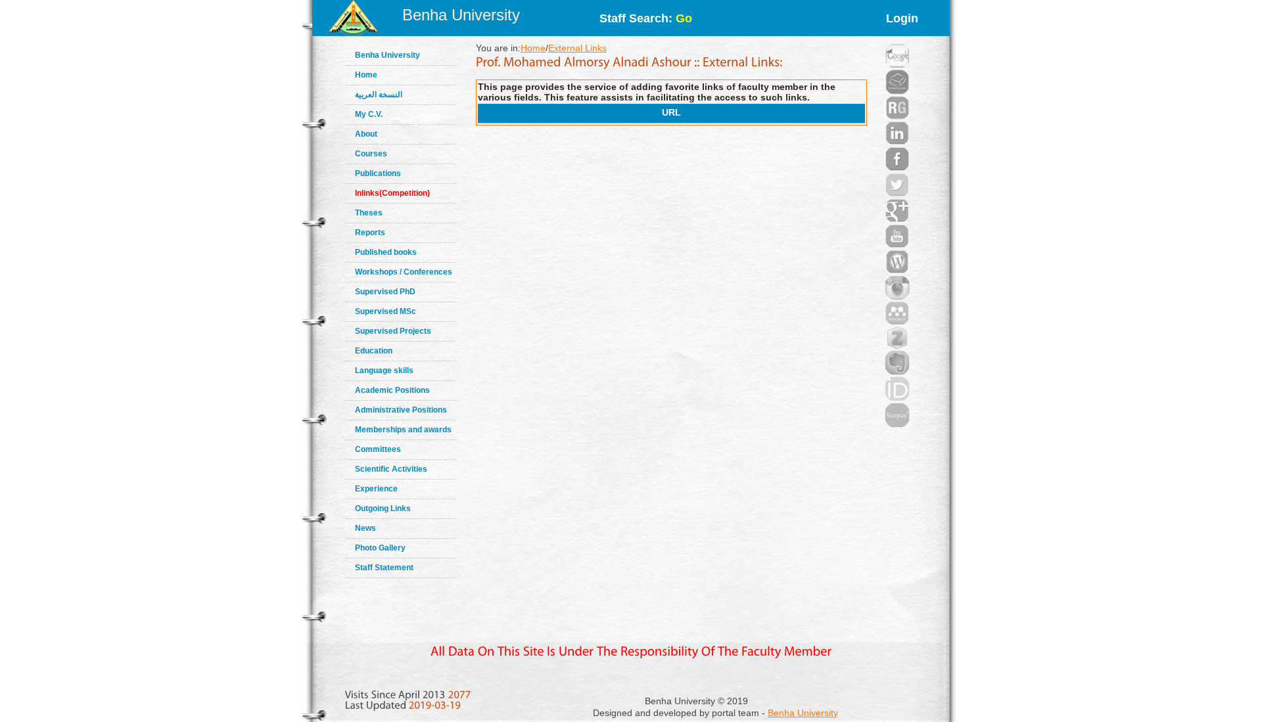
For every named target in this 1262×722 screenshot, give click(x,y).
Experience (376, 488)
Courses (371, 153)
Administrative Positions (401, 410)
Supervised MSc (385, 311)
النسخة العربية (378, 94)
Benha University (461, 15)
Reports (370, 232)
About (366, 134)
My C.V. (369, 114)
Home (366, 74)
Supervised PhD (385, 291)
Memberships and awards (403, 429)
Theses (369, 212)
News (365, 528)
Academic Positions (392, 390)
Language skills (384, 370)
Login (902, 18)
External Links (577, 48)
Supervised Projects (393, 331)
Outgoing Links (383, 508)
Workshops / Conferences (403, 272)
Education (373, 350)
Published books (386, 252)
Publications (378, 173)
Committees (378, 449)
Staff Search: (645, 18)
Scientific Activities (391, 469)
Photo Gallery (380, 548)
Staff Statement (384, 567)
